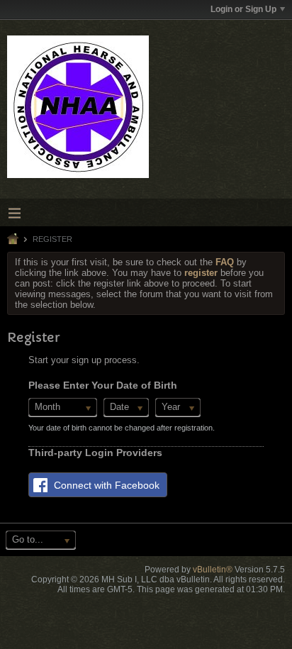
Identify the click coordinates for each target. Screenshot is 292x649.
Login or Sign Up (243, 9)
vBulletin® (212, 570)
